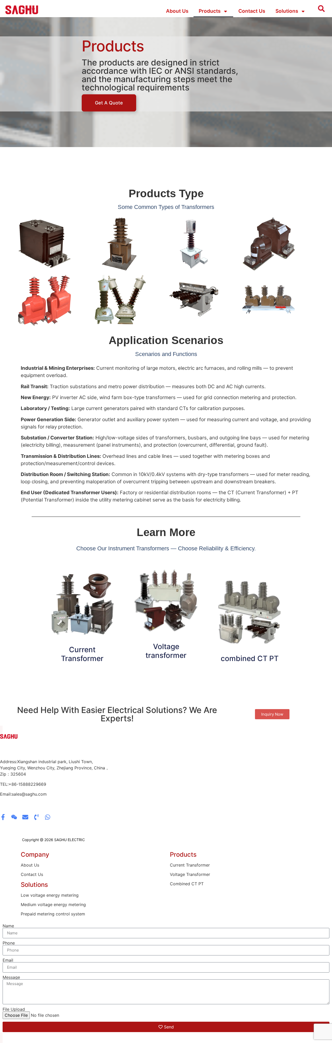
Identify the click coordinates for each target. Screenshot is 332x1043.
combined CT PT (250, 658)
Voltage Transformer (190, 874)
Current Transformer (82, 654)
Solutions (286, 11)
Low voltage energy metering (50, 895)
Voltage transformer (166, 651)
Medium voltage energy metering (53, 904)
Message (11, 977)
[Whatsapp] (48, 817)
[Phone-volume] (36, 817)
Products (209, 11)
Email (8, 960)
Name (8, 926)
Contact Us (251, 11)
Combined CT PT (187, 883)
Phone (9, 943)
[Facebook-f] (3, 817)
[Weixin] (14, 817)
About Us (177, 11)
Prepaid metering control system (53, 913)
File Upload (14, 1009)
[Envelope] (25, 817)
